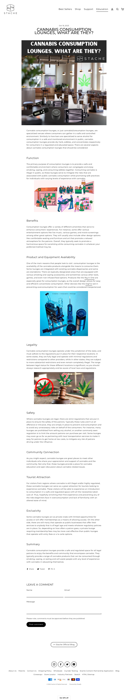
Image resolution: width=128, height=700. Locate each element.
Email (67, 590)
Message (30, 602)
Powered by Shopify (75, 684)
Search (77, 674)
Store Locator (50, 674)
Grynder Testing (71, 671)
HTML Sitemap (88, 674)
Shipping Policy (45, 671)
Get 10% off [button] (64, 698)
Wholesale (58, 671)
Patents (21, 671)
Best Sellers (65, 9)
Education (102, 9)
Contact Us (31, 671)
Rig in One (89, 278)
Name (29, 590)
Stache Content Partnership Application (97, 671)
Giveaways (38, 674)
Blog (117, 671)
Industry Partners (65, 674)
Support (88, 9)
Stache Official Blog (64, 644)
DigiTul (89, 284)
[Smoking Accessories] (64, 313)
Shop (78, 9)
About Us (12, 671)
